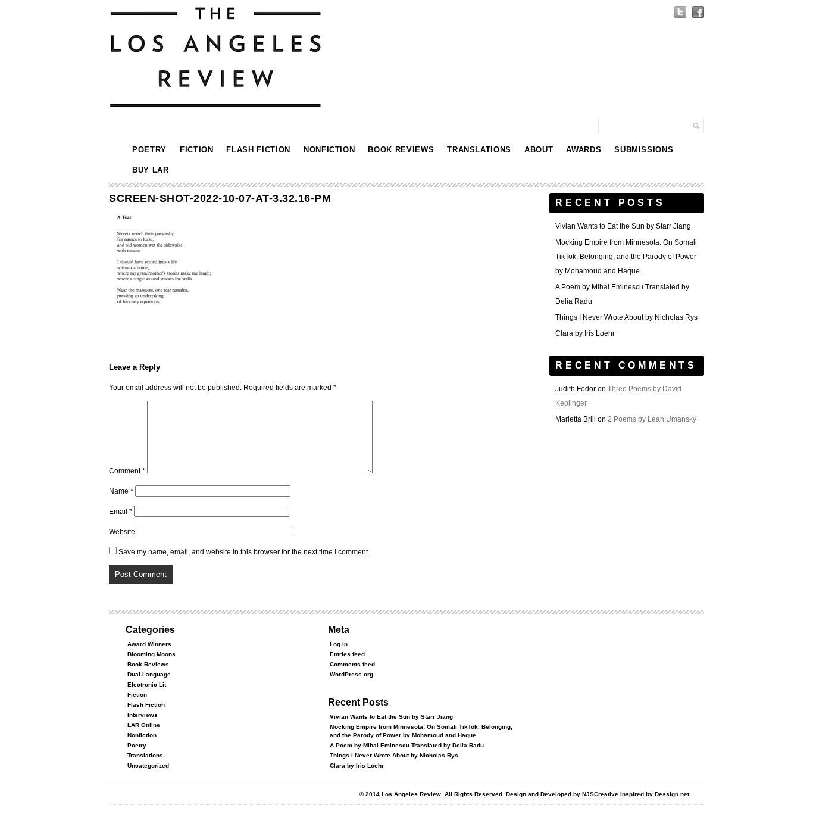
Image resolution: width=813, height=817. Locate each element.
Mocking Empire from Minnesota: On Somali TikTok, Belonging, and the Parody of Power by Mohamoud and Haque (626, 256)
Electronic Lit (146, 684)
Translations (479, 149)
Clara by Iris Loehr (585, 333)
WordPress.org (351, 674)
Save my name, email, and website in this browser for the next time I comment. (244, 552)
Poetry (149, 149)
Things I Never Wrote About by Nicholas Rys (626, 317)
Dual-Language (149, 674)
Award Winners (149, 644)
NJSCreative (600, 794)
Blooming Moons (151, 654)
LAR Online (143, 725)
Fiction (197, 149)
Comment (127, 471)
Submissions (643, 149)
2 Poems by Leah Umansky (652, 419)
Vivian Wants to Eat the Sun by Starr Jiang (623, 226)
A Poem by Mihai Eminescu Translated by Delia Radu (407, 745)
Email (120, 511)
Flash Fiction (258, 149)
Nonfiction (329, 149)
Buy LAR (150, 170)
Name (121, 491)
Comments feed (352, 664)
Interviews (142, 715)
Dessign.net (672, 794)
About (538, 149)
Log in (339, 644)
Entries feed (347, 654)
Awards (583, 149)
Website (122, 532)
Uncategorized (148, 765)
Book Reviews (401, 149)
